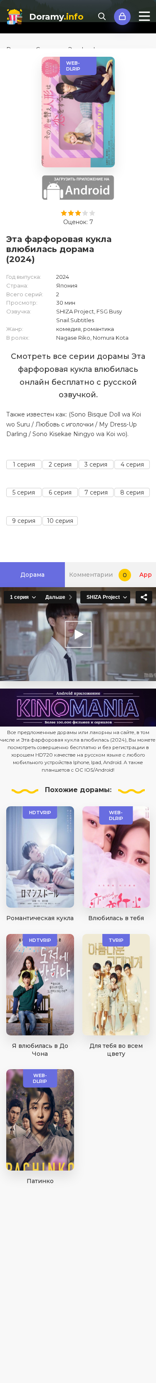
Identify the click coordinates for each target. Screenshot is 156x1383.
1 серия (24, 464)
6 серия (60, 492)
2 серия (60, 464)
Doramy (56, 17)
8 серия (132, 492)
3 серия (95, 464)
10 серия (60, 521)
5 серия (23, 492)
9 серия (23, 521)
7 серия (96, 492)
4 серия (132, 464)
